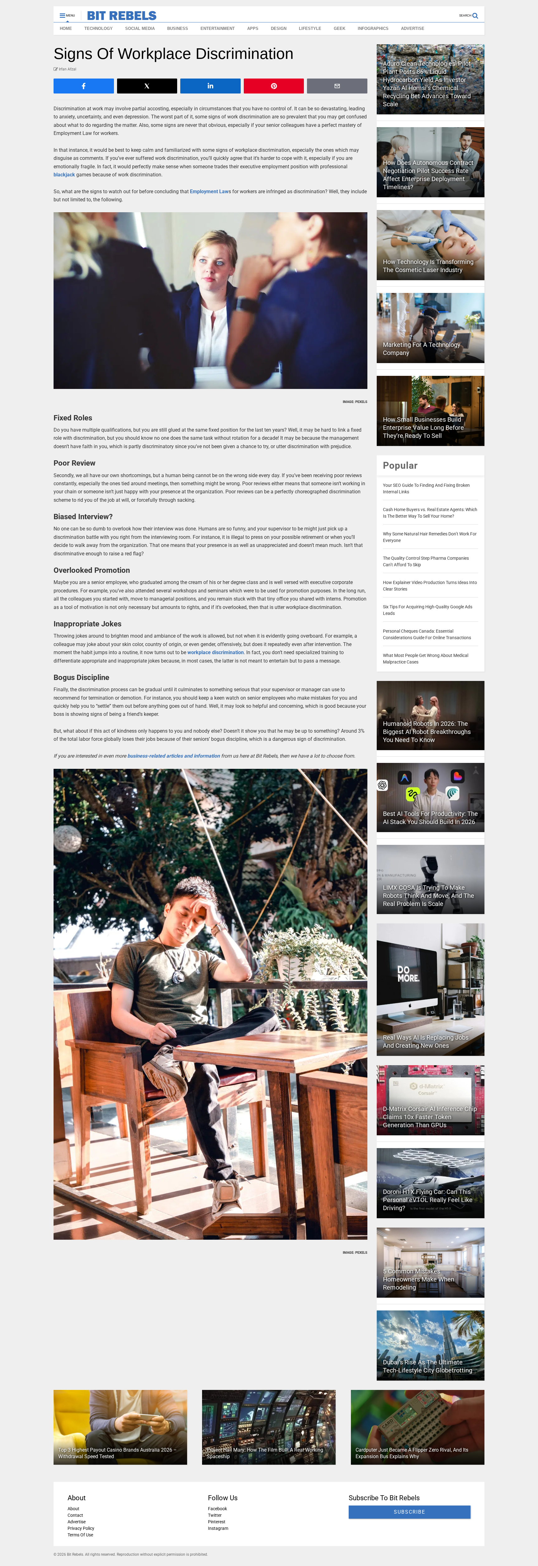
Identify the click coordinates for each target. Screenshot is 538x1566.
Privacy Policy (81, 1528)
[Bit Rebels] (119, 17)
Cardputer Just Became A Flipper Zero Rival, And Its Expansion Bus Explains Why (412, 1453)
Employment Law (209, 191)
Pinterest (216, 1521)
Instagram (218, 1528)
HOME (66, 28)
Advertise (77, 1521)
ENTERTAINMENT (218, 28)
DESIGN (278, 28)
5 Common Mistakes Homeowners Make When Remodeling (418, 1279)
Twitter (215, 1515)
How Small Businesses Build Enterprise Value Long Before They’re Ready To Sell (423, 427)
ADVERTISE (412, 28)
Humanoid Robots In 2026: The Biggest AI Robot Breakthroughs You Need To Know (427, 732)
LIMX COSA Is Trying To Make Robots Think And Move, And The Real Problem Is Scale (428, 896)
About (73, 1508)
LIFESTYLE (310, 28)
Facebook (217, 1508)
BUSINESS (177, 28)
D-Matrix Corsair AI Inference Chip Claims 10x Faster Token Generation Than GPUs (430, 1117)
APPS (252, 28)
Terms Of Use (80, 1534)
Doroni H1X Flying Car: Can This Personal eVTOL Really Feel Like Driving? (428, 1200)
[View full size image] (210, 300)
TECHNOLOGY (98, 28)
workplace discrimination (215, 652)
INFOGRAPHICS (373, 28)
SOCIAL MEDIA (140, 28)
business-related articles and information (173, 756)
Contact (75, 1515)
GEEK (339, 28)
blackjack (64, 175)
